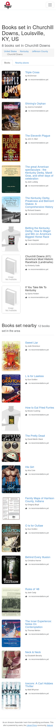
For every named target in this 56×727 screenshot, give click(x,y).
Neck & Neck (33, 652)
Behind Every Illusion (37, 557)
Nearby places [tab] (22, 62)
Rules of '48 (32, 589)
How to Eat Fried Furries (39, 407)
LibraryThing (32, 725)
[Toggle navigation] (50, 5)
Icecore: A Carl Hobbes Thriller (39, 684)
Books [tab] (7, 62)
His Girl (29, 467)
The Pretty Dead (35, 435)
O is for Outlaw (34, 525)
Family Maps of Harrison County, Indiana (39, 499)
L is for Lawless (34, 376)
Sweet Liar (31, 342)
